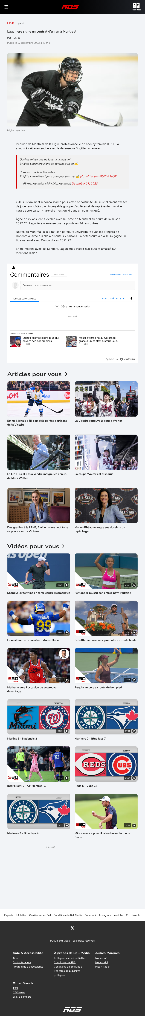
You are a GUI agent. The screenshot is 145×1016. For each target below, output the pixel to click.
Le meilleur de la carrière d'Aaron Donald (34, 640)
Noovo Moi (101, 962)
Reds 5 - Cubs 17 (86, 786)
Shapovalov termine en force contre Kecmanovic (38, 593)
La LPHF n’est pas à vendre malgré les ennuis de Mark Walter (36, 476)
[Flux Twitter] (72, 928)
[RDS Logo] (70, 7)
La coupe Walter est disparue (94, 474)
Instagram (105, 915)
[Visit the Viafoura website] (127, 359)
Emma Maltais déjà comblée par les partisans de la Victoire (37, 423)
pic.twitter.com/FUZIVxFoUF (98, 176)
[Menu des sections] (6, 6)
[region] (72, 317)
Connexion (115, 274)
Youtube (118, 915)
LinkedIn (135, 915)
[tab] (24, 299)
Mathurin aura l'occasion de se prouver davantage (32, 689)
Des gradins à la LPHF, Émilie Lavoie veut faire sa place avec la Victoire (37, 529)
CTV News (19, 992)
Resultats (136, 9)
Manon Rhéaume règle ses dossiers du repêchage (100, 529)
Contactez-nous (22, 962)
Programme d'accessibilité (28, 966)
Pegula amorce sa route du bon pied (98, 687)
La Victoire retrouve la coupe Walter (98, 421)
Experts (8, 915)
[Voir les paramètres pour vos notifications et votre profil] (13, 267)
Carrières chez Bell (40, 915)
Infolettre (21, 915)
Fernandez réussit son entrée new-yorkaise (103, 593)
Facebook (90, 915)
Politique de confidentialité (69, 958)
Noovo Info (101, 958)
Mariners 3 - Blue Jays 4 (23, 833)
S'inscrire (127, 274)
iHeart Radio (102, 966)
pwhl (21, 23)
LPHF (10, 23)
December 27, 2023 (85, 184)
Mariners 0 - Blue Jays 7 (90, 739)
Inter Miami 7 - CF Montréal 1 (26, 786)
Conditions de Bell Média (68, 915)
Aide (15, 958)
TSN (15, 988)
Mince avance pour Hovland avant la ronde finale (102, 835)
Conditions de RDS (65, 962)
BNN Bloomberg (22, 996)
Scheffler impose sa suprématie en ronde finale (106, 640)
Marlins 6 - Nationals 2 (22, 739)
